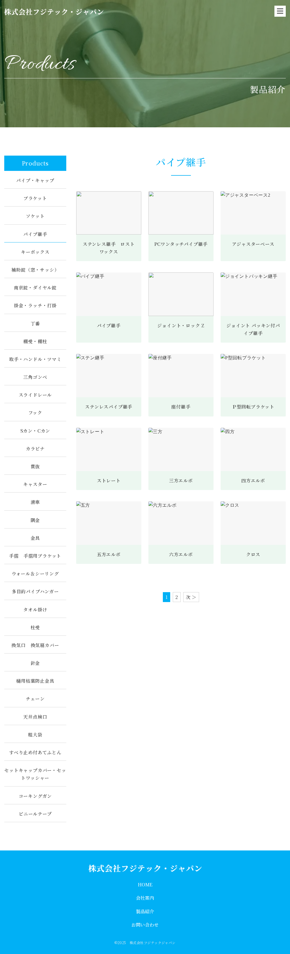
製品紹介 (145, 911)
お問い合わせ (145, 924)
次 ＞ (191, 597)
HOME (145, 884)
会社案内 (145, 898)
